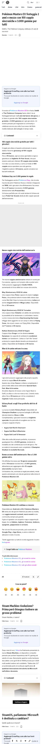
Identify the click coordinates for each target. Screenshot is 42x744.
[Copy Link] (29, 741)
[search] (28, 2)
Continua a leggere (21, 702)
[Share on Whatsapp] (21, 741)
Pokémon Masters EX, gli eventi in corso (19, 558)
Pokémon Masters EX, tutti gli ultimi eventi (20, 565)
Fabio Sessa (5, 621)
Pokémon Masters (25, 549)
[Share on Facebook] (12, 741)
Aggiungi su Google (21, 102)
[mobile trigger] (4, 2)
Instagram (6, 542)
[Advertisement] (21, 64)
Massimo (4, 35)
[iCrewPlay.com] (8, 2)
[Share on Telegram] (25, 741)
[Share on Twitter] (17, 741)
